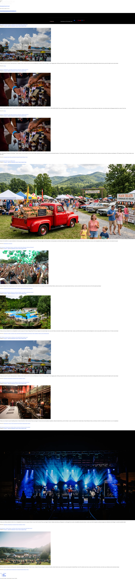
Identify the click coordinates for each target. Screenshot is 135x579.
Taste (10, 11)
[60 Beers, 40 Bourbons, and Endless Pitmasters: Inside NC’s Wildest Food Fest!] (25, 118)
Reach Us (14, 11)
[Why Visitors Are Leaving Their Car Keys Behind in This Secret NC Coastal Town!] (25, 386)
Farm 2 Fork (11, 423)
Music (24, 157)
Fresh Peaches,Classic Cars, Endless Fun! (7, 160)
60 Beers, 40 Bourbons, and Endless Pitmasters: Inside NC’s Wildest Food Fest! (14, 114)
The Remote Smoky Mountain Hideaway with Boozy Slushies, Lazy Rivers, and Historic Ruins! (16, 292)
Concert (10, 569)
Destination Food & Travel (5, 6)
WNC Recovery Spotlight (28, 288)
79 (3, 573)
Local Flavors (29, 333)
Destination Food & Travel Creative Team (18, 25)
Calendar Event (7, 157)
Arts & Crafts (6, 569)
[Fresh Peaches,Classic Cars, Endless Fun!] (67, 164)
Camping (5, 288)
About (3, 574)
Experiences (6, 243)
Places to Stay (41, 333)
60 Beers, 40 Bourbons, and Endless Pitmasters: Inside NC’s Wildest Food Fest (14, 69)
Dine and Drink (13, 157)
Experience (7, 11)
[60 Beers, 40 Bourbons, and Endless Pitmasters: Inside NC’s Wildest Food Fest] (25, 73)
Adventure (6, 333)
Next (5, 573)
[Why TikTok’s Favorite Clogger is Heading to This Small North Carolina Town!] (25, 341)
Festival (21, 157)
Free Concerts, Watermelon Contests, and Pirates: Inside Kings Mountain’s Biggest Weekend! (17, 247)
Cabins (9, 333)
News (5, 65)
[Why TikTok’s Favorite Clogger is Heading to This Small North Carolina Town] (25, 28)
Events (12, 11)
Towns (4, 11)
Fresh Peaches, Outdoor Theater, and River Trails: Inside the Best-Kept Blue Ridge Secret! (16, 528)
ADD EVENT (4, 575)
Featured (1, 11)
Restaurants (46, 333)
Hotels (25, 333)
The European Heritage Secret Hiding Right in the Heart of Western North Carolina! (15, 427)
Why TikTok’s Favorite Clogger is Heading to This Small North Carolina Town (14, 24)
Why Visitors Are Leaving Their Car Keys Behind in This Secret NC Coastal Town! (14, 382)
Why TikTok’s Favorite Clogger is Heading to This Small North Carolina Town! (14, 337)
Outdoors (18, 288)
